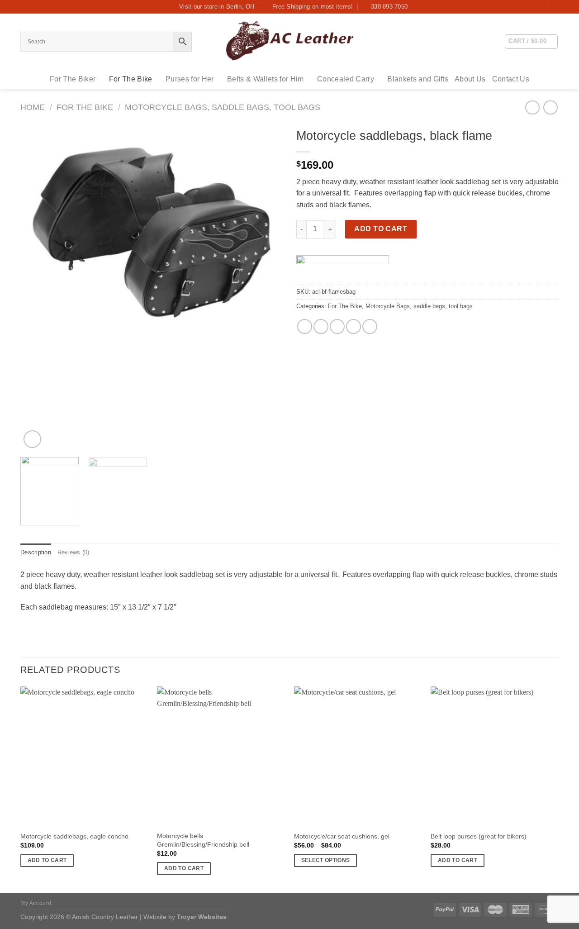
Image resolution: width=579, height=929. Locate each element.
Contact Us (510, 79)
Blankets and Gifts (417, 79)
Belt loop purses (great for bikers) (479, 836)
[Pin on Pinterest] (353, 326)
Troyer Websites (202, 916)
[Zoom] (32, 439)
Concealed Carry (345, 79)
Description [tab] (35, 552)
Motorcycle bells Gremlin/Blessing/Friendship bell (203, 840)
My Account (35, 903)
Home (32, 107)
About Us (470, 79)
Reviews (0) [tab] (73, 552)
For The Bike (130, 79)
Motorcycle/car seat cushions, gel (341, 836)
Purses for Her (190, 79)
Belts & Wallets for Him (265, 79)
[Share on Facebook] (304, 326)
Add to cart (380, 229)
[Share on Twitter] (320, 326)
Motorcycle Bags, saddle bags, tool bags (222, 107)
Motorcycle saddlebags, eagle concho (74, 836)
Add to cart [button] (47, 860)
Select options (325, 860)
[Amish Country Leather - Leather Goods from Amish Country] (289, 41)
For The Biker (72, 79)
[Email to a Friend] (337, 326)
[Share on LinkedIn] (369, 326)
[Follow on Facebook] (539, 7)
